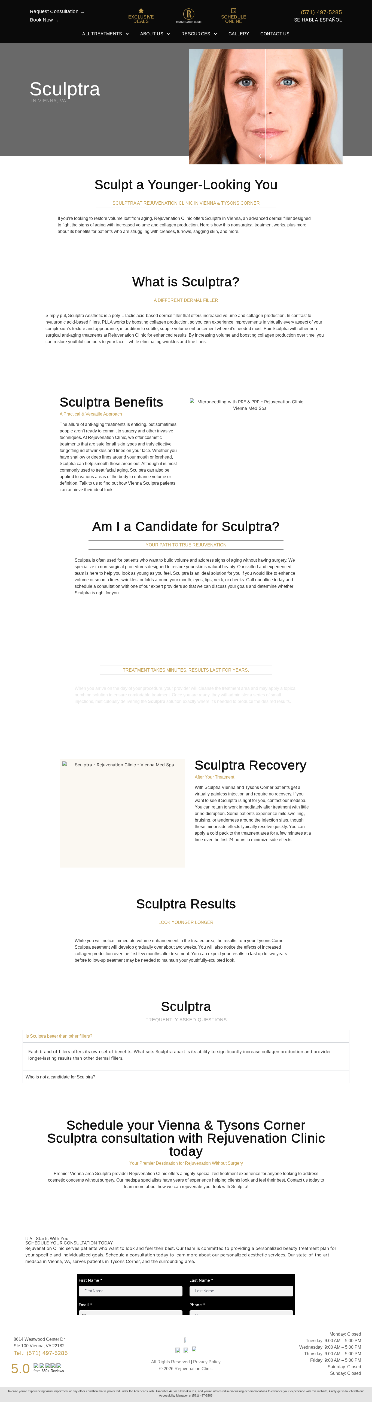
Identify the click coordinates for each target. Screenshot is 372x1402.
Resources (196, 34)
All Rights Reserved (170, 1362)
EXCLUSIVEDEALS (141, 19)
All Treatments (102, 34)
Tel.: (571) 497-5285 (41, 1353)
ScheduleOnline (233, 19)
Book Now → (44, 20)
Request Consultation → (57, 11)
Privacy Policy (207, 1362)
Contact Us (275, 34)
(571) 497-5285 (321, 12)
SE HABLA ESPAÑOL (318, 20)
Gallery (238, 34)
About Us (151, 34)
